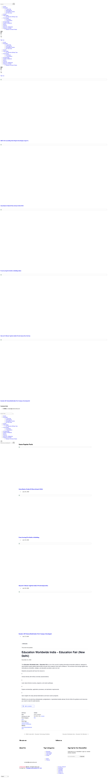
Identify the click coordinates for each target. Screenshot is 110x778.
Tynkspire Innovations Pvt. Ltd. (34, 768)
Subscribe (82, 756)
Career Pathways (25, 722)
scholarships (28, 724)
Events (4, 14)
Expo (23, 719)
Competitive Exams (10, 11)
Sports (4, 24)
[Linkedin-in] (64, 742)
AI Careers (8, 19)
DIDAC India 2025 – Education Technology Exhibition (37, 734)
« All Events (24, 643)
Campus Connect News (11, 29)
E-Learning (8, 9)
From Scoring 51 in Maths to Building (29, 537)
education (24, 724)
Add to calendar (28, 706)
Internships (5, 15)
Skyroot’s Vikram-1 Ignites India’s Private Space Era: (33, 585)
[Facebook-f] (57, 742)
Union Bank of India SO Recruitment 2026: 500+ (12, 205)
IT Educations (9, 20)
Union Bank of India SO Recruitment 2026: (31, 489)
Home (4, 6)
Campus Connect (7, 28)
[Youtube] (60, 742)
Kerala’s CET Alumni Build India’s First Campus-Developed (35, 634)
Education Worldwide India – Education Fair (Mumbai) (75, 734)
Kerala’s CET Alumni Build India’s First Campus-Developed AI (15, 401)
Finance (5, 25)
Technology (6, 18)
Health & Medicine (7, 23)
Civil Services (9, 13)
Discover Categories (8, 27)
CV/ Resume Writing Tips (12, 16)
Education (5, 7)
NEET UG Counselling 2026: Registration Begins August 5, (14, 140)
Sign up (2, 40)
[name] (4, 2)
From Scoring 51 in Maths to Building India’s (11, 270)
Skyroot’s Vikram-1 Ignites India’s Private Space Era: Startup (15, 335)
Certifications (9, 10)
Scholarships (6, 21)
